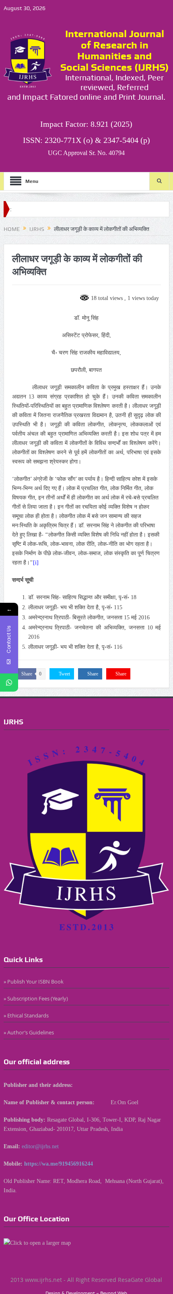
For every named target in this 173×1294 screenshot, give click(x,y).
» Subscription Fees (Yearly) (36, 998)
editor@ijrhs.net (40, 1146)
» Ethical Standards (26, 1015)
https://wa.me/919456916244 (58, 1164)
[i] (36, 563)
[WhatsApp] (9, 682)
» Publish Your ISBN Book (34, 981)
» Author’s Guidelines (29, 1032)
